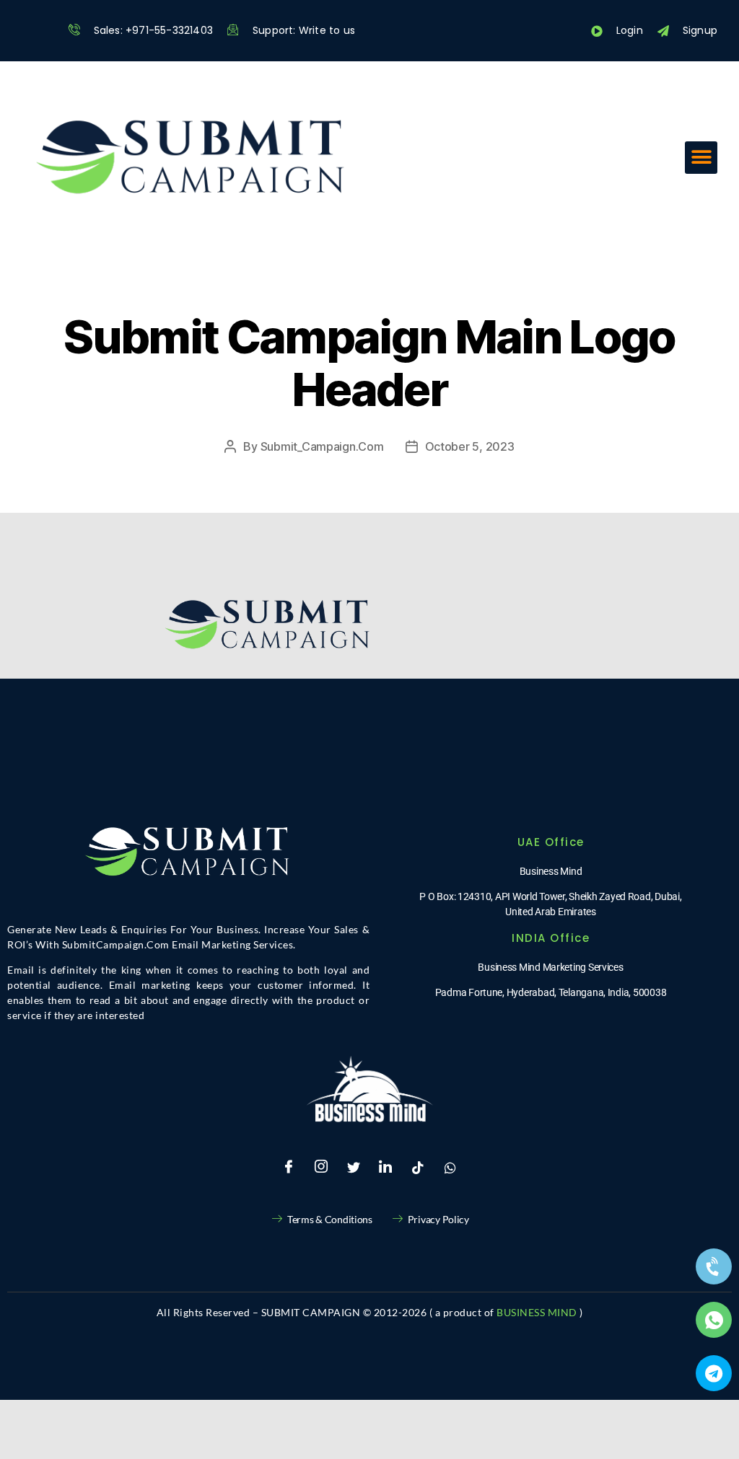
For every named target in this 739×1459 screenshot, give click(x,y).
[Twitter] (353, 1167)
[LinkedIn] (385, 1167)
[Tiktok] (418, 1167)
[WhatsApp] (450, 1167)
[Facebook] (288, 1167)
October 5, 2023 (470, 446)
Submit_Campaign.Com (322, 446)
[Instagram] (321, 1167)
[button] (701, 157)
